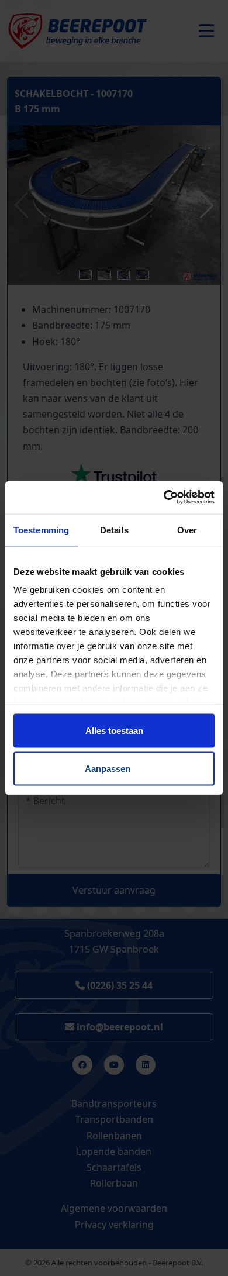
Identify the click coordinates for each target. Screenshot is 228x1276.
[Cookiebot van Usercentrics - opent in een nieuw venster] (164, 497)
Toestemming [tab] (41, 529)
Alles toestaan (114, 730)
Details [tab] (114, 529)
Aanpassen (107, 769)
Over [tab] (187, 529)
